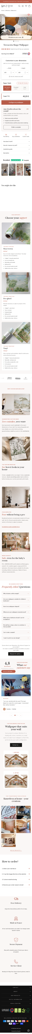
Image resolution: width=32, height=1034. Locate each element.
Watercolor (13, 10)
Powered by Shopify (15, 1031)
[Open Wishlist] (26, 6)
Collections (7, 10)
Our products (15, 995)
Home (2, 10)
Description (6, 153)
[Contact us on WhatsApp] (28, 1030)
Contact (15, 987)
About (16, 991)
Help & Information (15, 999)
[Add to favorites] (28, 14)
